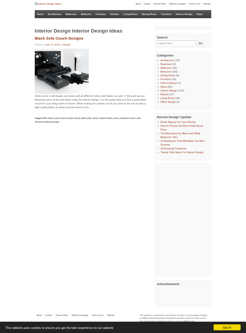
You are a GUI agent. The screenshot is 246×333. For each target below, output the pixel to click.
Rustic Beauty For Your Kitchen (178, 122)
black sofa (86, 118)
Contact (147, 4)
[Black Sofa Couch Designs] (62, 71)
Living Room (130, 14)
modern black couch (109, 118)
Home (40, 14)
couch (95, 118)
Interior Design (184, 14)
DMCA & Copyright (177, 4)
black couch (54, 118)
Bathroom (71, 14)
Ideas (200, 14)
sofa (139, 118)
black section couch (70, 118)
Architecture (54, 14)
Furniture (101, 14)
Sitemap (207, 4)
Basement (166, 64)
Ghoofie (66, 45)
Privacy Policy (160, 4)
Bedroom (86, 14)
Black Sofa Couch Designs (59, 38)
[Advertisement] (184, 219)
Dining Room (149, 14)
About (138, 4)
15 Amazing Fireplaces (173, 148)
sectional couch (127, 118)
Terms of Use (194, 4)
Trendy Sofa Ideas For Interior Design (181, 152)
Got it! (227, 327)
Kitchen (114, 14)
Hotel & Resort (168, 82)
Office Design (168, 101)
